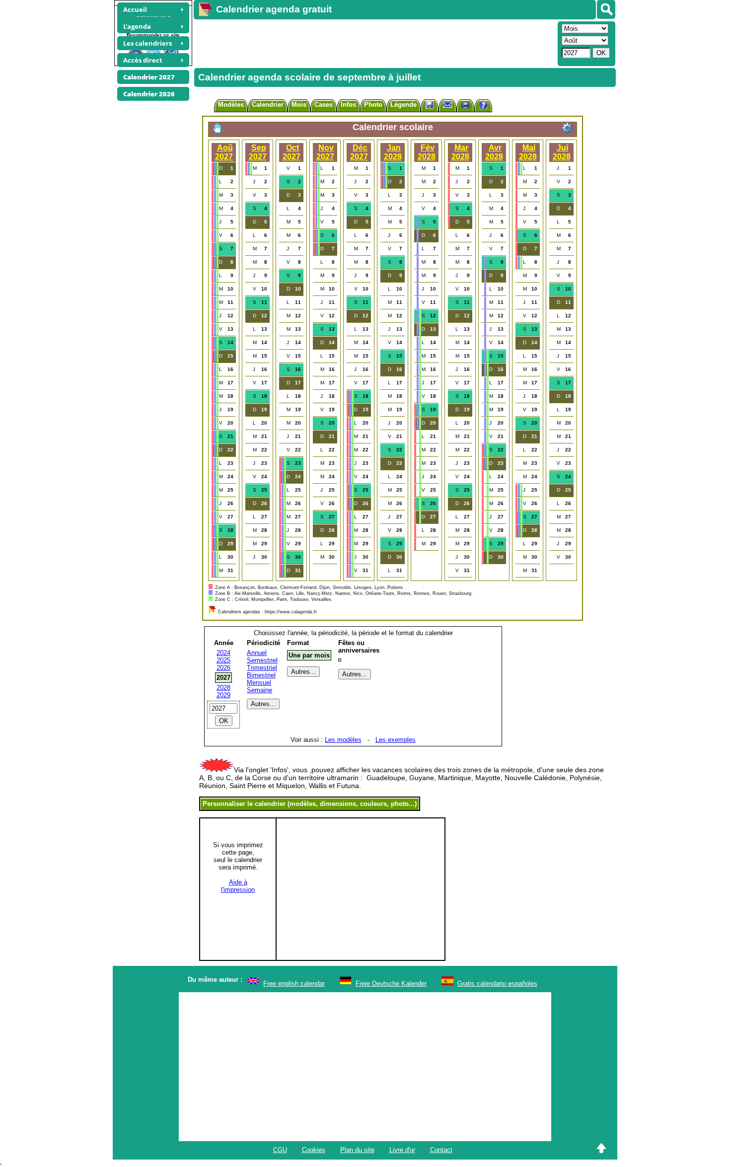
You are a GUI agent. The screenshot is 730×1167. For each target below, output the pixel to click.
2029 (223, 695)
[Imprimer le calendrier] (465, 106)
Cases (323, 104)
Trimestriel (262, 667)
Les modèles (343, 739)
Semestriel (262, 660)
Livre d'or (402, 1150)
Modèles (231, 104)
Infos (348, 104)
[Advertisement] (374, 42)
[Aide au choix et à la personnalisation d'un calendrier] (483, 106)
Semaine (259, 690)
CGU (280, 1150)
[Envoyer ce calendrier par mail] (447, 104)
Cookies (313, 1150)
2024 (223, 652)
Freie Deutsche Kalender (391, 983)
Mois (299, 104)
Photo (373, 104)
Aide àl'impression (238, 885)
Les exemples (395, 739)
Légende (403, 104)
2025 (223, 660)
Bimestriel (261, 675)
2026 (223, 667)
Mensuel (259, 682)
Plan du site (357, 1150)
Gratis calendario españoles (497, 983)
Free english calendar (294, 983)
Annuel (257, 652)
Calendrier (268, 104)
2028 (223, 687)
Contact (441, 1150)
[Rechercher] (606, 9)
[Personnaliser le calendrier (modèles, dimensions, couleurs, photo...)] (568, 128)
